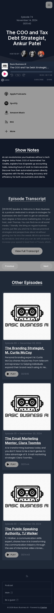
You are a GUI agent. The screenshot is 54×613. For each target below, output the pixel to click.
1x (18, 75)
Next (46, 266)
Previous (10, 266)
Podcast (9, 585)
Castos (43, 607)
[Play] (5, 74)
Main (7, 592)
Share (49, 79)
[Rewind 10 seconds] (11, 75)
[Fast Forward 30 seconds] (23, 75)
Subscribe (38, 79)
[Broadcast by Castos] (5, 80)
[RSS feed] (27, 576)
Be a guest (10, 600)
